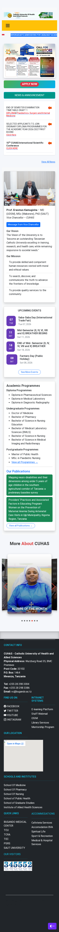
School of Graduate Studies (19, 802)
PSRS (7, 843)
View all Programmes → (24, 462)
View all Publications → (20, 525)
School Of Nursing (14, 794)
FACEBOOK (12, 706)
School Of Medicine (15, 785)
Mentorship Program (42, 727)
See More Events (29, 372)
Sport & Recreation (42, 835)
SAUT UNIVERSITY (14, 847)
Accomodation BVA (42, 827)
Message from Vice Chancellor (23, 224)
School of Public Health (17, 798)
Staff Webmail (39, 713)
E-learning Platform (42, 709)
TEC (6, 838)
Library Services (40, 722)
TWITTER (12, 710)
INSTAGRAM (13, 719)
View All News (48, 162)
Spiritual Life (38, 831)
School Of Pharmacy (15, 789)
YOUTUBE (12, 715)
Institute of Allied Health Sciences (23, 807)
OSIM (34, 718)
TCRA (7, 834)
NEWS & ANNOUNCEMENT (30, 95)
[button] (22, 620)
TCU (6, 830)
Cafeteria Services (41, 822)
